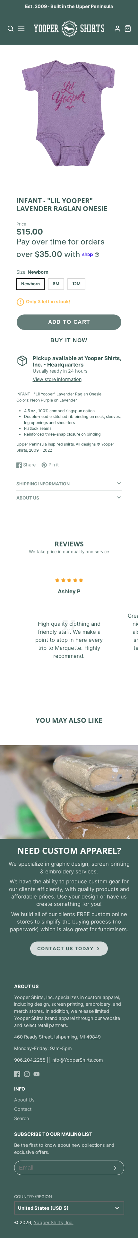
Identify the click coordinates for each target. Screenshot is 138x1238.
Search (21, 1118)
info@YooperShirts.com (77, 1060)
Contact (22, 1109)
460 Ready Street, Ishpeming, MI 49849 (57, 1037)
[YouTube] (36, 1074)
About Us (24, 1100)
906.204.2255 (30, 1060)
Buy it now (69, 340)
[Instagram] (27, 1074)
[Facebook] (17, 1074)
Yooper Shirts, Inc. (53, 1222)
